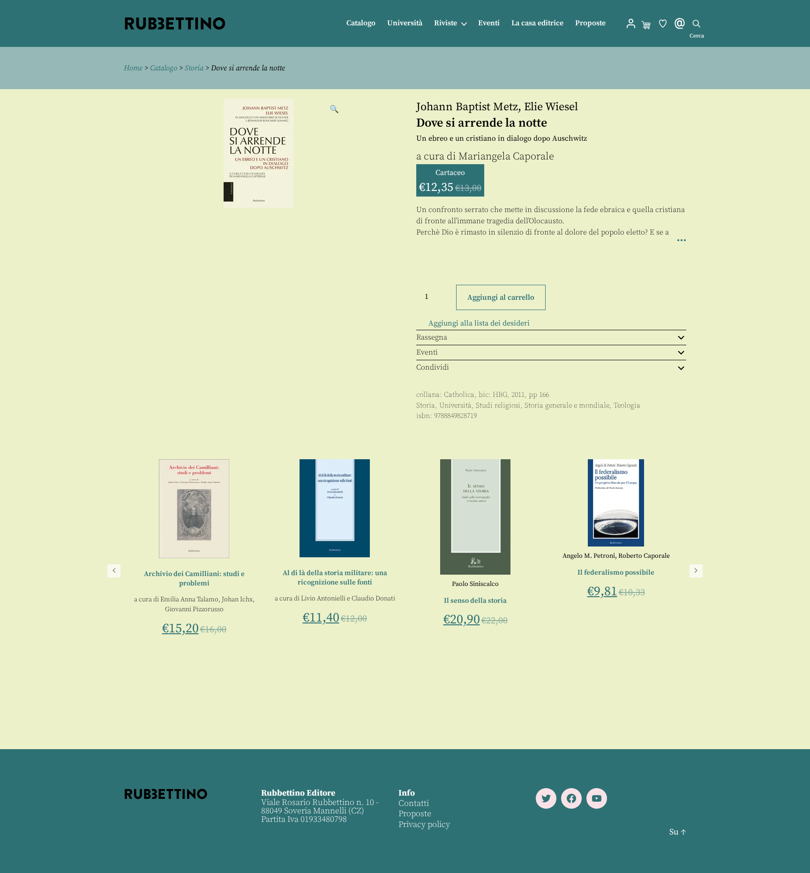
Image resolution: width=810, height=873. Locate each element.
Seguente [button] (696, 570)
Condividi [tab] (432, 367)
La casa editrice (537, 23)
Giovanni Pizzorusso (381, 609)
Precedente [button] (113, 570)
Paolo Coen (230, 632)
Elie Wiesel (551, 107)
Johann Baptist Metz (467, 107)
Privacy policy (424, 824)
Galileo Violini (273, 632)
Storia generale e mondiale (567, 405)
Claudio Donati (560, 598)
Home (133, 68)
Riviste (445, 23)
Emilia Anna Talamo (376, 599)
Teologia (627, 405)
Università (404, 23)
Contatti (413, 803)
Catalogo (360, 23)
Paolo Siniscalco (662, 584)
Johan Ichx (424, 599)
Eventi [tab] (427, 352)
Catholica (459, 394)
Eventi (489, 23)
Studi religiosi (498, 405)
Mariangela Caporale (506, 156)
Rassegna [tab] (431, 337)
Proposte (590, 23)
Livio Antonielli (510, 598)
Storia (194, 68)
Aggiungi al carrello (500, 297)
